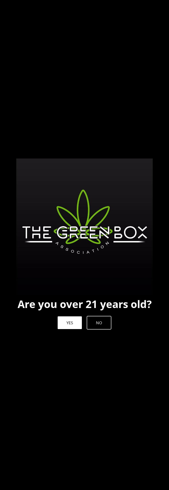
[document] (84, 245)
